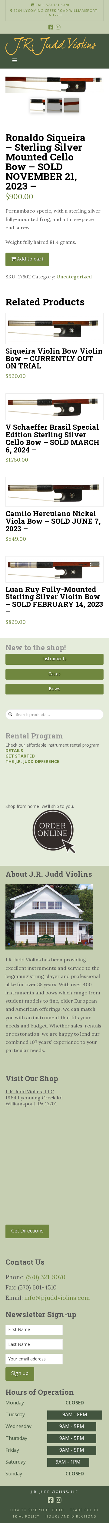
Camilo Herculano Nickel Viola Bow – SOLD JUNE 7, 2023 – (53, 521)
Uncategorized (74, 277)
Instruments (54, 658)
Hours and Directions (70, 1516)
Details (14, 750)
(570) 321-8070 (45, 1277)
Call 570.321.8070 (51, 4)
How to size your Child (37, 1510)
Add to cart (30, 259)
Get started (20, 756)
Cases (54, 674)
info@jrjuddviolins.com (57, 1297)
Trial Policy (26, 1516)
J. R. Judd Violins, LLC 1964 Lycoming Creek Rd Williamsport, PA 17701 (34, 1097)
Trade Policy (84, 1510)
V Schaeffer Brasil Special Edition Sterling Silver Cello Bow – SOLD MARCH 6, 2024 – (52, 438)
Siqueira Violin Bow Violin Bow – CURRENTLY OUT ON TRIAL (54, 358)
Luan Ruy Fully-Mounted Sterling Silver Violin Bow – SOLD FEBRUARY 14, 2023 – (54, 600)
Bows (54, 688)
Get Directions (27, 1230)
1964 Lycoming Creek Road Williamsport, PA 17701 (55, 12)
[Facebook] (50, 27)
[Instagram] (58, 27)
